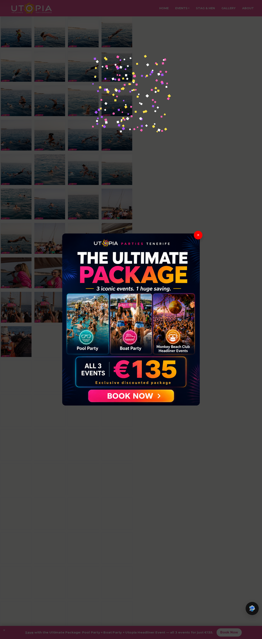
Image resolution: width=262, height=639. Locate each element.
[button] (252, 608)
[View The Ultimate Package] (131, 319)
